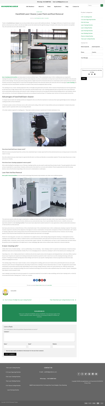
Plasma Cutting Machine (87, 36)
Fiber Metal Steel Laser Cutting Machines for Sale (62, 299)
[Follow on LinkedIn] (92, 374)
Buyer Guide (39, 11)
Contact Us (76, 6)
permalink (50, 285)
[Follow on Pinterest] (89, 374)
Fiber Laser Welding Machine (13, 381)
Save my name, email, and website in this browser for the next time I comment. (25, 350)
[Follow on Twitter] (85, 374)
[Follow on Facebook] (78, 374)
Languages (100, 1)
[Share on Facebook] (34, 280)
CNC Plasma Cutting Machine (13, 385)
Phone (82, 52)
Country (94, 52)
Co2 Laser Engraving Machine (88, 19)
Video (49, 6)
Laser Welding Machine (86, 33)
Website (55, 344)
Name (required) (85, 46)
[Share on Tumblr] (44, 280)
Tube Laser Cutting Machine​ (88, 38)
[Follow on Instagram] (82, 374)
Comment (6, 331)
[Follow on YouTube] (96, 374)
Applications (57, 6)
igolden (47, 18)
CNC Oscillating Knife (86, 16)
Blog (67, 6)
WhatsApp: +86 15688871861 (45, 1)
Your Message (84, 57)
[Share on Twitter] (37, 280)
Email (29, 344)
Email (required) (96, 46)
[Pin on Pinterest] (42, 280)
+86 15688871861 (51, 378)
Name (5, 344)
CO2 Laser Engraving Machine (13, 372)
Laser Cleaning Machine (87, 25)
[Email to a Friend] (39, 280)
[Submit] (102, 5)
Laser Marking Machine (87, 30)
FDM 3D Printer (85, 22)
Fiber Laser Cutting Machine (13, 367)
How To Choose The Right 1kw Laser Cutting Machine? (18, 299)
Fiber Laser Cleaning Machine (13, 376)
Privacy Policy (87, 383)
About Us (41, 6)
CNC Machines (30, 6)
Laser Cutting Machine (86, 27)
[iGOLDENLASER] (10, 6)
